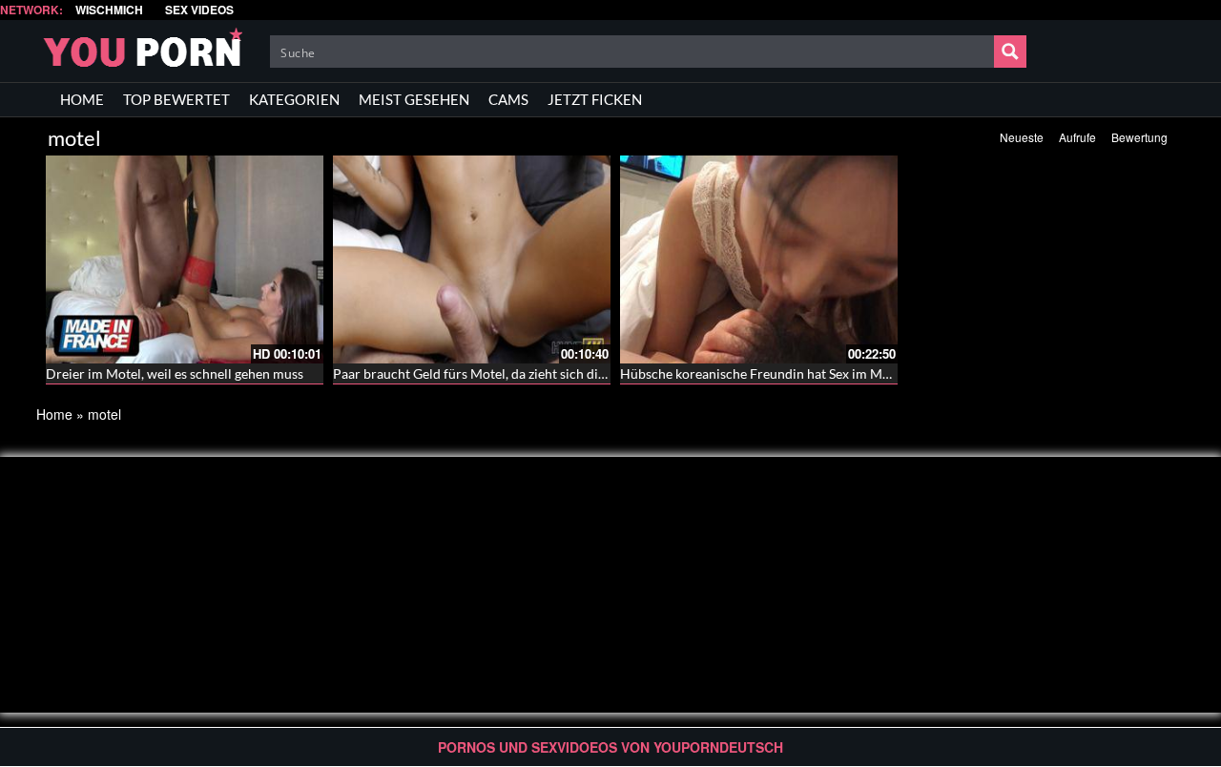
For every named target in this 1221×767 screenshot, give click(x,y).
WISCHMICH (109, 10)
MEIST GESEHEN (414, 99)
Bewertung (1139, 137)
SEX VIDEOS (199, 10)
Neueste (1022, 137)
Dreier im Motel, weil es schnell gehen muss (174, 373)
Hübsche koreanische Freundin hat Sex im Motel (762, 373)
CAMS (508, 99)
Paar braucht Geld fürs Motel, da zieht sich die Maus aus (498, 373)
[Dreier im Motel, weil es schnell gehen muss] (184, 259)
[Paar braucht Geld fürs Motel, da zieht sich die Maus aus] (471, 259)
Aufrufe (1077, 137)
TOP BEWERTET (176, 99)
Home (54, 414)
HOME (82, 99)
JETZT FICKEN (595, 99)
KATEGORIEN (294, 99)
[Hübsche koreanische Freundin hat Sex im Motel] (759, 259)
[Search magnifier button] (1010, 51)
